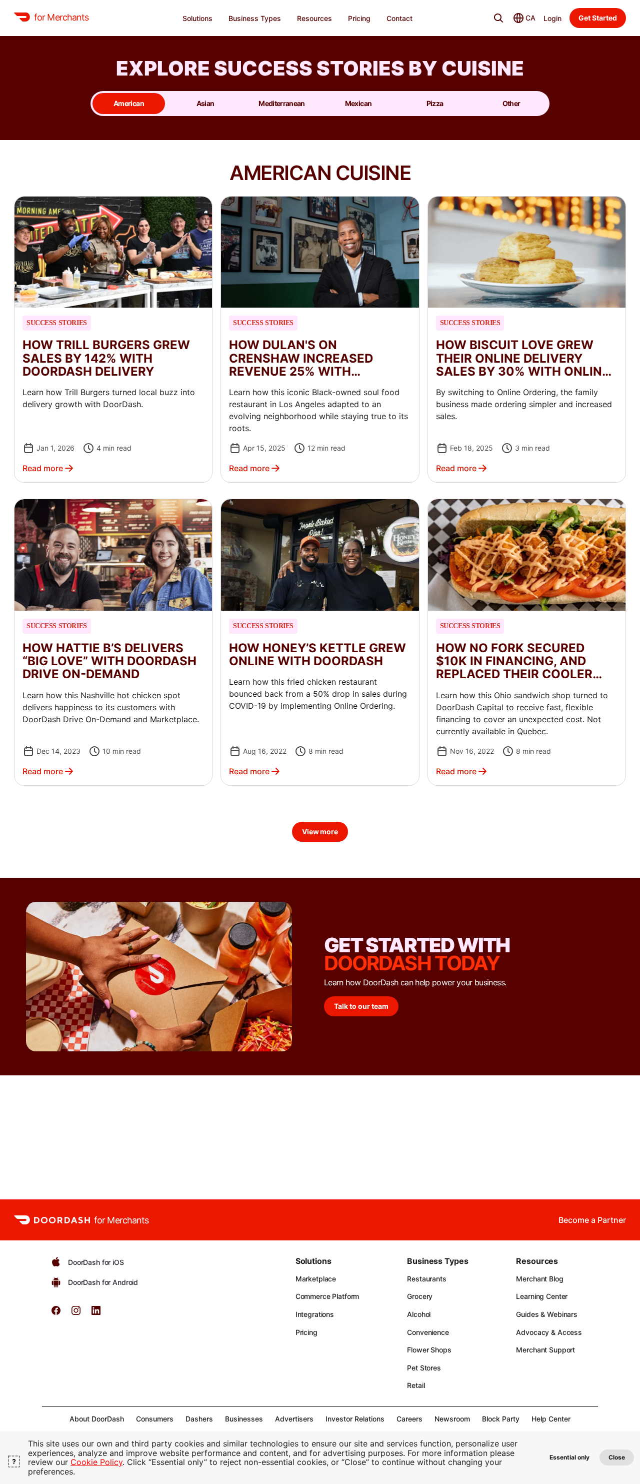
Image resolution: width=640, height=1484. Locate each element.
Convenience (427, 1332)
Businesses (244, 1418)
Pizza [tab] (435, 103)
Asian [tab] (205, 103)
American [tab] (129, 103)
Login (553, 18)
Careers (409, 1418)
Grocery (419, 1296)
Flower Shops (429, 1349)
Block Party (501, 1418)
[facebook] (56, 1313)
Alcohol (418, 1314)
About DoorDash (97, 1418)
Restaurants (426, 1278)
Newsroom (452, 1418)
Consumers (155, 1418)
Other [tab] (511, 103)
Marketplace (316, 1278)
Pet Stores (424, 1367)
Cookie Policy (96, 1462)
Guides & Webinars (547, 1314)
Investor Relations (355, 1418)
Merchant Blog (539, 1278)
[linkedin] (96, 1313)
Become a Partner (592, 1219)
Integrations (315, 1314)
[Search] (498, 18)
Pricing (307, 1332)
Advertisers (294, 1418)
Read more (42, 468)
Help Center (551, 1418)
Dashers (199, 1418)
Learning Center (542, 1296)
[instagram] (76, 1313)
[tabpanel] (320, 509)
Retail (415, 1385)
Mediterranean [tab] (281, 103)
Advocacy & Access (549, 1332)
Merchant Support (545, 1349)
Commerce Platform (328, 1296)
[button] (113, 339)
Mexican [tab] (358, 103)
